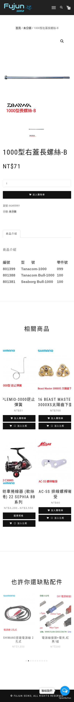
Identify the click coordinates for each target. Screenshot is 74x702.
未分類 (27, 28)
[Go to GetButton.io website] (65, 698)
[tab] (12, 234)
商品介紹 (11, 233)
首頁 (18, 28)
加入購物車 (39, 195)
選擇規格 (19, 516)
